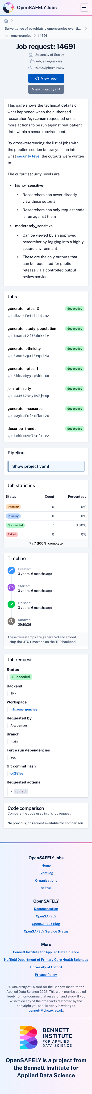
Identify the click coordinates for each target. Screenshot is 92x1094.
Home (46, 865)
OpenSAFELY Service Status (46, 931)
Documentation (46, 909)
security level (29, 156)
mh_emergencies (18, 35)
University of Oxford (46, 967)
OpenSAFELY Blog (46, 924)
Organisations (46, 880)
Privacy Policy (46, 975)
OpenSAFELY (46, 916)
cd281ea (17, 773)
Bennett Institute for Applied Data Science (46, 952)
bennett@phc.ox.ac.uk (46, 1010)
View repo (49, 78)
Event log (46, 873)
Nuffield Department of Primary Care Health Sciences (46, 959)
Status (46, 888)
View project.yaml (46, 89)
